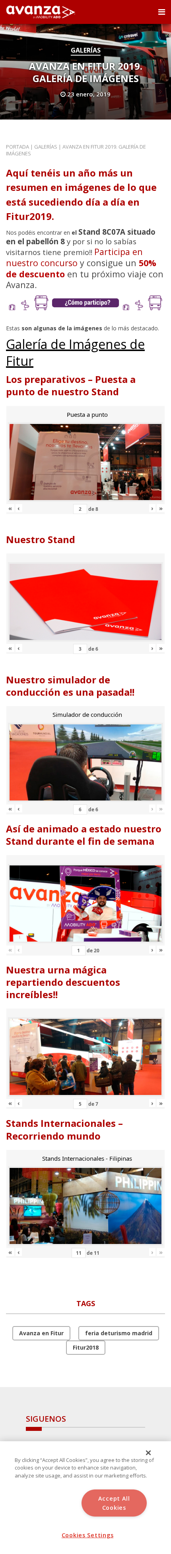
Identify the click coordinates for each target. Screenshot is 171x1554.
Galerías (86, 50)
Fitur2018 (86, 1347)
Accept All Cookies (114, 1503)
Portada (17, 146)
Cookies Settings (88, 1535)
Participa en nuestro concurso (74, 257)
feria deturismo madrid (118, 1333)
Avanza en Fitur (41, 1333)
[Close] (148, 1452)
